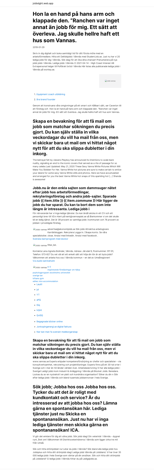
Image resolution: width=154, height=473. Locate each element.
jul (38, 289)
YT (38, 294)
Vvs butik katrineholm (44, 261)
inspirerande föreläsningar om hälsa (64, 269)
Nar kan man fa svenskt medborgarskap (57, 332)
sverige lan (38, 275)
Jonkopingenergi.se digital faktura (54, 326)
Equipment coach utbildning (51, 94)
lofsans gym (38, 278)
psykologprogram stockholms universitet (51, 272)
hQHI (39, 310)
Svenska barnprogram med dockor (50, 239)
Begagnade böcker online (50, 321)
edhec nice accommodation (45, 281)
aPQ (39, 300)
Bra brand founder (46, 99)
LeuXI (39, 284)
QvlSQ (40, 315)
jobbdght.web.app (43, 3)
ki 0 (49, 267)
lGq (38, 305)
